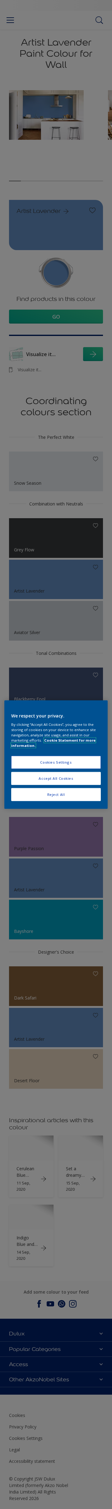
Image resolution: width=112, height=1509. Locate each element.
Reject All (56, 794)
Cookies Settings (56, 762)
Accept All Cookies (56, 778)
